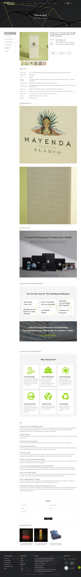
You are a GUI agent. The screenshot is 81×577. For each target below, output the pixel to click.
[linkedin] (70, 559)
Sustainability (42, 3)
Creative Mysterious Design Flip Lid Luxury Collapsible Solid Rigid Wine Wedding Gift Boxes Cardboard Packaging (55, 544)
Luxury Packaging (8, 39)
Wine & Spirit (44, 18)
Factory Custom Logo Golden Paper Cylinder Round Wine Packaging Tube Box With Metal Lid (41, 544)
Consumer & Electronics (7, 48)
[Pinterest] (76, 559)
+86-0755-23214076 (40, 565)
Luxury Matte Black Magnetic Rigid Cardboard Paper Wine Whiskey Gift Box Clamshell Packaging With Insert (26, 544)
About (23, 3)
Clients (35, 3)
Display (6, 51)
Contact (54, 3)
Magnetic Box (32, 89)
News (49, 3)
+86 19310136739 (42, 563)
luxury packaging (52, 431)
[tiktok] (65, 559)
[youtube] (73, 559)
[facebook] (68, 559)
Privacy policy (47, 574)
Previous (61, 53)
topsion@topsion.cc (40, 567)
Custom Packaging (8, 41)
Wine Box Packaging (58, 72)
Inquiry (53, 53)
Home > (36, 18)
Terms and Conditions (54, 574)
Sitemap (22, 570)
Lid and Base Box (49, 89)
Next (69, 53)
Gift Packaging (8, 44)
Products (29, 3)
